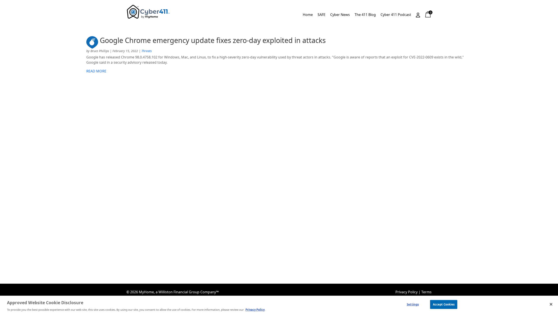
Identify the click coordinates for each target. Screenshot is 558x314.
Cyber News (340, 15)
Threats (146, 51)
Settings (413, 304)
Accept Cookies (444, 304)
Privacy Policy (406, 292)
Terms (426, 292)
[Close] (551, 304)
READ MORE (96, 71)
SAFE (321, 15)
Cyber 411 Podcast (396, 15)
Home (308, 15)
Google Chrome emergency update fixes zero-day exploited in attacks (213, 40)
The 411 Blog (365, 15)
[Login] (418, 16)
